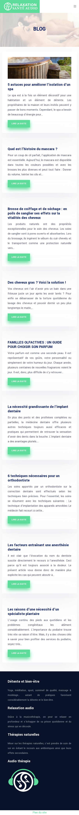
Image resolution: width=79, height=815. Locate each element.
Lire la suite (18, 123)
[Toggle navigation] (75, 6)
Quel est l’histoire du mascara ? (33, 149)
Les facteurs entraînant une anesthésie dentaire (38, 547)
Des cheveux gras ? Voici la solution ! (37, 282)
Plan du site (40, 812)
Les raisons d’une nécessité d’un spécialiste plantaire (33, 611)
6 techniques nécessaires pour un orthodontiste (34, 478)
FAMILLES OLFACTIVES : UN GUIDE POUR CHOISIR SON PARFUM (35, 344)
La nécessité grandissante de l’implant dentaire (38, 409)
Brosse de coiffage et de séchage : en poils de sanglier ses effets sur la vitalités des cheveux (37, 213)
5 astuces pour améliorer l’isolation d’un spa (39, 86)
